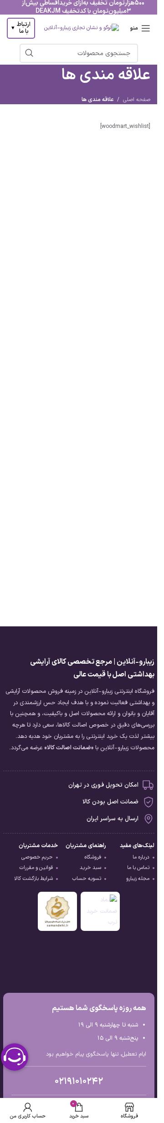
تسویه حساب (86, 878)
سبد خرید (90, 868)
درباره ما (141, 857)
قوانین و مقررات (36, 868)
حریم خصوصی (37, 857)
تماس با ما (138, 868)
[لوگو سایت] (81, 28)
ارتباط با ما (21, 28)
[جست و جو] (29, 53)
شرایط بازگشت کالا (33, 878)
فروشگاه (92, 857)
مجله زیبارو (137, 878)
